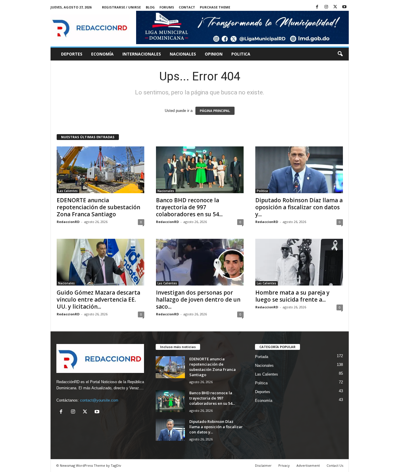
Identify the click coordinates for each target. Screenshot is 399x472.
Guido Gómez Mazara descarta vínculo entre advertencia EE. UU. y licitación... (98, 299)
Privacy (284, 465)
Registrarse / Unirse (121, 7)
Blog (150, 7)
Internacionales (141, 54)
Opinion (214, 54)
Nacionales (183, 54)
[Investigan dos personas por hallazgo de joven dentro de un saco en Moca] (200, 262)
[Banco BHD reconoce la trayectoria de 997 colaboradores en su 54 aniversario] (200, 169)
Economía (102, 54)
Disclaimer (263, 465)
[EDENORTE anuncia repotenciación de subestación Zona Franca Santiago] (100, 169)
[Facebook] (317, 7)
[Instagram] (326, 7)
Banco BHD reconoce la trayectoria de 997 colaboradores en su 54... (189, 207)
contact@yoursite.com (99, 400)
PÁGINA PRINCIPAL (215, 111)
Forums (166, 7)
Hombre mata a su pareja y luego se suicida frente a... (292, 296)
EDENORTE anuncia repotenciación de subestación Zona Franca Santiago (98, 207)
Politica (240, 54)
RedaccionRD (68, 221)
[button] (340, 54)
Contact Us (335, 465)
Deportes (71, 54)
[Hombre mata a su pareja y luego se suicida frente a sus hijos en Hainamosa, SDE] (299, 262)
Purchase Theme (215, 7)
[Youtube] (344, 7)
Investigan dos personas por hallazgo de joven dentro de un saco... (198, 299)
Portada (261, 357)
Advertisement (308, 465)
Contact (187, 7)
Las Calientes (68, 191)
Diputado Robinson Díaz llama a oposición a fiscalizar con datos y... (299, 207)
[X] (335, 7)
